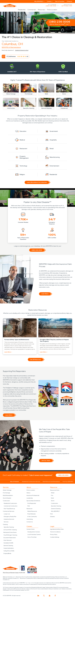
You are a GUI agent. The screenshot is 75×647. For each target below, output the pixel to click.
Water (52, 492)
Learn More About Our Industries (37, 182)
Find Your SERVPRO (68, 481)
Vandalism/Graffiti (8, 543)
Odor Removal (7, 540)
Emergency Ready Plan (10, 516)
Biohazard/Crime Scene (10, 532)
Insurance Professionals (33, 495)
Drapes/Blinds (7, 553)
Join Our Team (45, 460)
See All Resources (35, 359)
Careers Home (30, 529)
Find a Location (52, 10)
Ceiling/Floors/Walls (9, 551)
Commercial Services (8, 511)
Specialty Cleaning (9, 527)
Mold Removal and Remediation (51, 481)
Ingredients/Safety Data (57, 529)
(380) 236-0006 (51, 6)
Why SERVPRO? (55, 511)
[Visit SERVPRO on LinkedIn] (38, 595)
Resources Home (54, 490)
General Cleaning (8, 545)
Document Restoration (10, 537)
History (28, 492)
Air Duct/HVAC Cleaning (10, 529)
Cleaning (5, 524)
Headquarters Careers (33, 532)
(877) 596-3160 (66, 6)
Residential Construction (10, 503)
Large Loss (7, 514)
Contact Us (30, 521)
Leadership (30, 498)
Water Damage (7, 490)
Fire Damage (6, 492)
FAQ (51, 514)
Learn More (44, 294)
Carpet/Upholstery (9, 548)
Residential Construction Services (31, 481)
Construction (6, 500)
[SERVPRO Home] (9, 5)
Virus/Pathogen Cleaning (10, 535)
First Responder (31, 503)
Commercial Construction (10, 506)
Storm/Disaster (7, 498)
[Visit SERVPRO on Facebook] (55, 595)
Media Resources (32, 511)
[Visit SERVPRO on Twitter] (44, 595)
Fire (52, 495)
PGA (28, 506)
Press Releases (31, 514)
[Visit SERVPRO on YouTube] (49, 595)
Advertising (30, 519)
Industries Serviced (9, 519)
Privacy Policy (53, 534)
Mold (52, 498)
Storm (52, 500)
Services (6, 521)
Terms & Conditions (55, 532)
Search (70, 1)
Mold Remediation (8, 495)
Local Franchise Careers (34, 534)
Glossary (52, 516)
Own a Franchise (59, 1)
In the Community (32, 516)
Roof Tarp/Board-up (9, 508)
